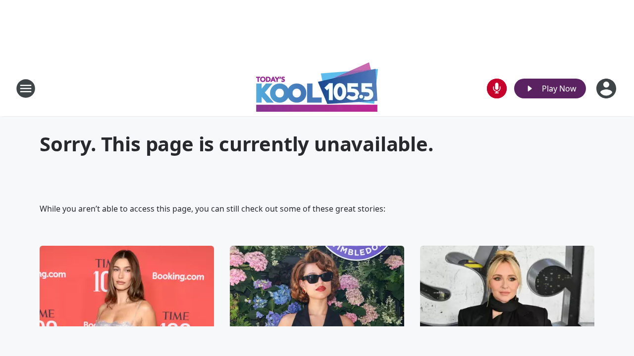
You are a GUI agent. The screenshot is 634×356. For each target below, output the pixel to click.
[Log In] (607, 88)
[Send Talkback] (497, 88)
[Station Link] (317, 88)
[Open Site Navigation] (26, 88)
